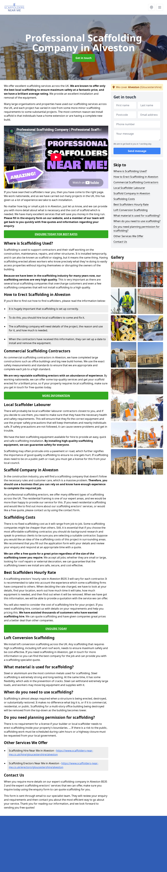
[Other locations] (151, 7)
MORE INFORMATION (56, 395)
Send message (137, 151)
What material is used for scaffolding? (137, 215)
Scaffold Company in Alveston (132, 193)
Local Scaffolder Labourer (129, 188)
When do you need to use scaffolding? (137, 221)
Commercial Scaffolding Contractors (136, 182)
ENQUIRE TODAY (56, 628)
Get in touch (84, 58)
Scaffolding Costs (124, 199)
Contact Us (120, 242)
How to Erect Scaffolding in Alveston (136, 177)
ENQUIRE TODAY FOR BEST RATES (56, 234)
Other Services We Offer (128, 236)
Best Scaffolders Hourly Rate (131, 204)
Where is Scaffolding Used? (130, 171)
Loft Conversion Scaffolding (131, 210)
